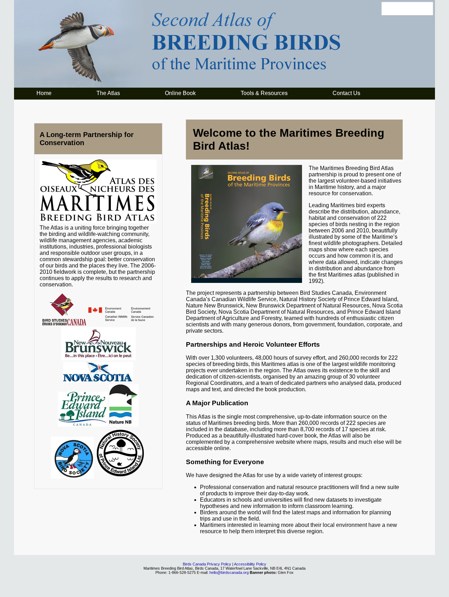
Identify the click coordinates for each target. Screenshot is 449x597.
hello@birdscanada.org (229, 572)
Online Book (180, 93)
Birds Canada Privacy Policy (207, 564)
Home (44, 93)
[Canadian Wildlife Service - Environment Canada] (121, 324)
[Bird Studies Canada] (64, 324)
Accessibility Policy (250, 564)
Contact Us (346, 93)
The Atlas (108, 93)
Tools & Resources (264, 93)
